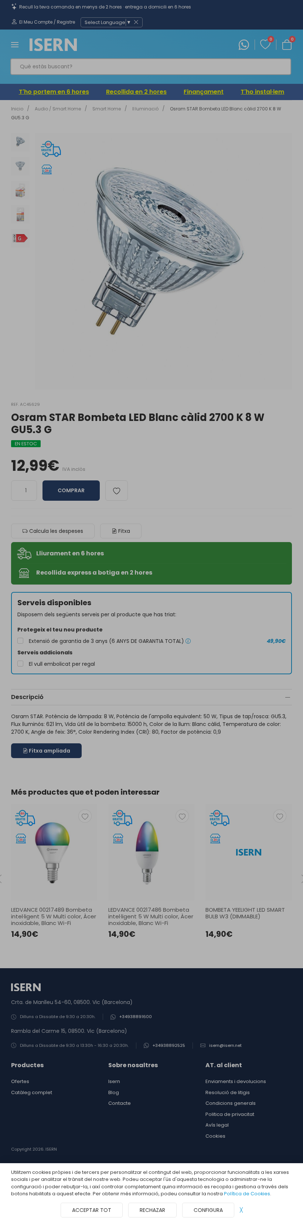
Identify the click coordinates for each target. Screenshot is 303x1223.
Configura (208, 1210)
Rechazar (152, 1210)
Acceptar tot (91, 1210)
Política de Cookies (247, 1194)
